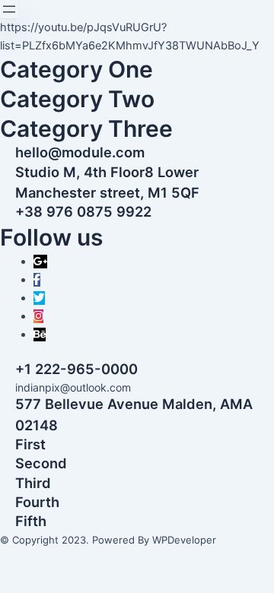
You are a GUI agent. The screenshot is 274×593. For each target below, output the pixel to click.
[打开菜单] (9, 9)
